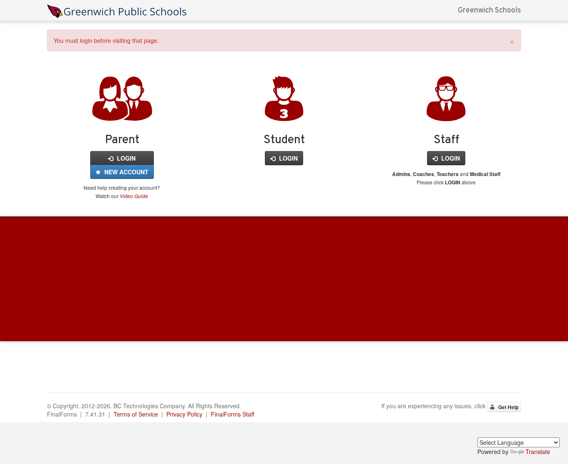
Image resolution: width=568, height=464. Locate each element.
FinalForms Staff (232, 414)
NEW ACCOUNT (125, 172)
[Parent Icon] (122, 111)
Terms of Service (136, 414)
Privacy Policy (184, 414)
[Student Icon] (284, 111)
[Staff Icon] (446, 111)
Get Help (508, 407)
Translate (538, 451)
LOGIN (125, 158)
